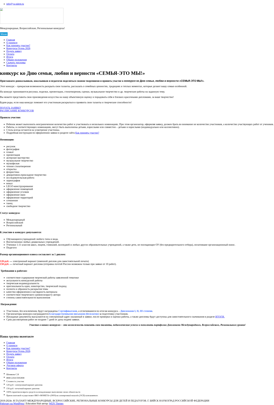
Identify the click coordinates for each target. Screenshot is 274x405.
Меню (4, 34)
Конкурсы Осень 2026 (18, 48)
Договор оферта (15, 365)
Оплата (10, 54)
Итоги (9, 57)
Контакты (11, 65)
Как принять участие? (18, 45)
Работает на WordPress (12, 403)
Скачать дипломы (16, 62)
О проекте (11, 42)
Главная (10, 39)
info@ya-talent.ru (15, 4)
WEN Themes (56, 403)
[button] (10, 107)
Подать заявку (14, 51)
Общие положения (16, 59)
